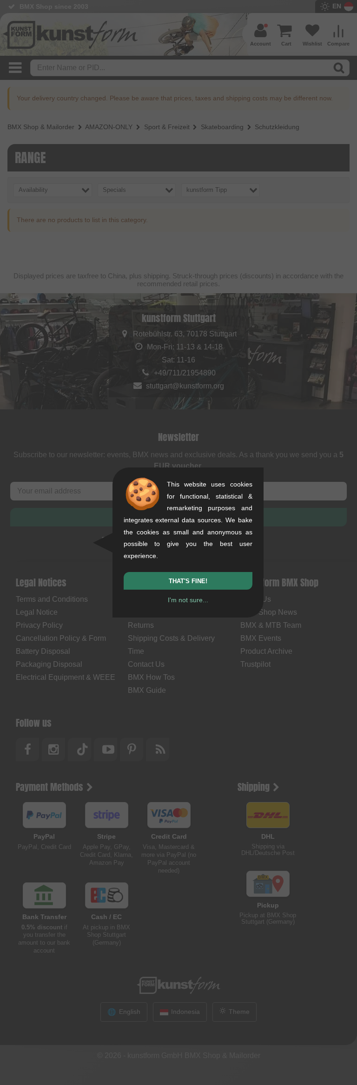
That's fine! (188, 581)
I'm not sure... (188, 600)
